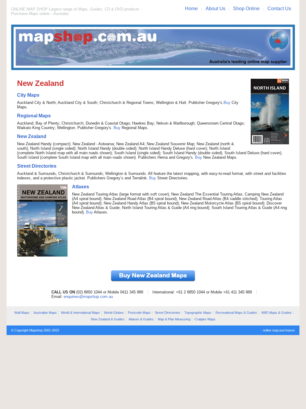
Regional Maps (34, 115)
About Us (215, 8)
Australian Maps (45, 312)
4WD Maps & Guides (276, 312)
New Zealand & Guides (107, 319)
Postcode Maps (139, 312)
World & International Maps (80, 312)
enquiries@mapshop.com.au (88, 296)
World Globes (114, 312)
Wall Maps (21, 312)
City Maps (28, 95)
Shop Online (246, 8)
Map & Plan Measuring (174, 319)
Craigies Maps (205, 319)
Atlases (80, 186)
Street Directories (36, 166)
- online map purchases (278, 330)
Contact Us (279, 8)
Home (191, 8)
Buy (227, 102)
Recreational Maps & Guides (236, 312)
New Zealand (31, 136)
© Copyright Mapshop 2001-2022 (35, 330)
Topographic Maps (197, 312)
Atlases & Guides (141, 319)
